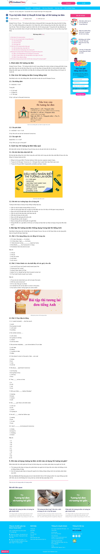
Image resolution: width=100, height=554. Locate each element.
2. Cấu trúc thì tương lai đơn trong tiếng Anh (22, 39)
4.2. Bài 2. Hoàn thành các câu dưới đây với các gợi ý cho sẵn (27, 55)
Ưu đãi (83, 3)
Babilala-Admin (28, 18)
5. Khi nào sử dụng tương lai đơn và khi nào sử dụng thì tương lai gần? (28, 59)
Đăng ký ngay (80, 94)
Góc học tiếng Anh (47, 8)
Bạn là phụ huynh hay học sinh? (80, 88)
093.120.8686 (76, 531)
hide (43, 34)
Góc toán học (33, 534)
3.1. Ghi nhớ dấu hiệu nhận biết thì (20, 48)
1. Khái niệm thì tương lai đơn (17, 37)
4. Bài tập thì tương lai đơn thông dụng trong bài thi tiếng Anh (26, 52)
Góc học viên (58, 8)
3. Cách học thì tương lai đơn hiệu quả (20, 46)
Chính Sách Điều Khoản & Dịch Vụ (38, 539)
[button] (11, 503)
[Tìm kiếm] (59, 3)
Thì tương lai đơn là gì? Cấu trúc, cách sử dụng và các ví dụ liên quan (49, 510)
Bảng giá (68, 3)
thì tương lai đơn (28, 482)
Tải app (32, 532)
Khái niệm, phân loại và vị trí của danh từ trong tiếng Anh (85, 22)
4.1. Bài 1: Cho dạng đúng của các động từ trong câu (25, 53)
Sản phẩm (32, 530)
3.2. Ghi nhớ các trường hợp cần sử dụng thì (23, 50)
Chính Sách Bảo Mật (35, 537)
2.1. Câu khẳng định (17, 41)
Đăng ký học (5, 551)
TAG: (10, 482)
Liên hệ (32, 536)
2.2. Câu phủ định (16, 42)
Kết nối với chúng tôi (77, 534)
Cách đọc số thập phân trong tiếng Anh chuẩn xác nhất (85, 51)
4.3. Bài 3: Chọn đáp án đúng (19, 57)
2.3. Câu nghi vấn (16, 44)
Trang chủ (11, 11)
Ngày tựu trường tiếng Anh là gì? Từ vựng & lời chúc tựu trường (84, 32)
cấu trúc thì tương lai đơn (18, 482)
